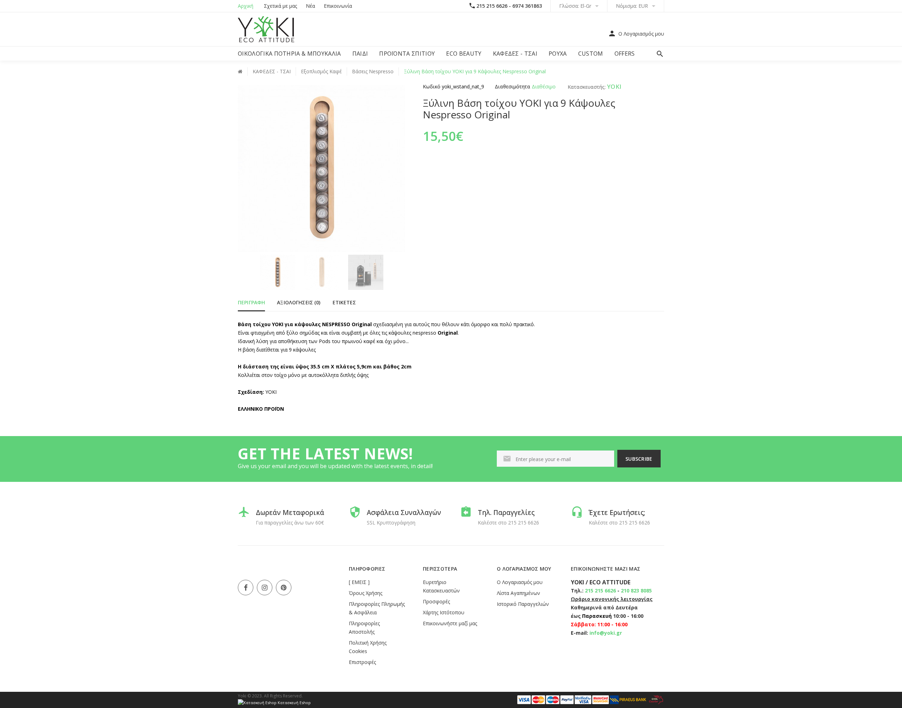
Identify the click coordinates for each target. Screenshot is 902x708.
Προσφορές (436, 601)
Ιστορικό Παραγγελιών (523, 604)
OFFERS (624, 53)
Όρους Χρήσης (365, 593)
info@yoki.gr (605, 632)
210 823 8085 (636, 590)
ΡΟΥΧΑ (558, 53)
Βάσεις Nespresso (373, 71)
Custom (590, 53)
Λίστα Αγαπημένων (518, 593)
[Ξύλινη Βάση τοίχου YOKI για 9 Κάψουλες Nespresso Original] (277, 272)
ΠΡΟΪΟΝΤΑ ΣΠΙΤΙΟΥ (407, 53)
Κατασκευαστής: (586, 86)
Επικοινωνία (338, 5)
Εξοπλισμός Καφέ (321, 71)
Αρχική (245, 5)
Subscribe (639, 458)
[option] (277, 272)
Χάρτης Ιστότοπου (443, 612)
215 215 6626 (600, 590)
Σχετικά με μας (280, 5)
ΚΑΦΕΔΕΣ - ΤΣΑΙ (515, 53)
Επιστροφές (362, 662)
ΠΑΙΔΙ (360, 53)
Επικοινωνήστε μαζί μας (450, 623)
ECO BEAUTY (463, 53)
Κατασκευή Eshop (294, 702)
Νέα (310, 5)
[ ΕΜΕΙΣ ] (359, 582)
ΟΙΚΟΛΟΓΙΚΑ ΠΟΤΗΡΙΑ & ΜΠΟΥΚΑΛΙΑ (289, 53)
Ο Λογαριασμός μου (520, 582)
